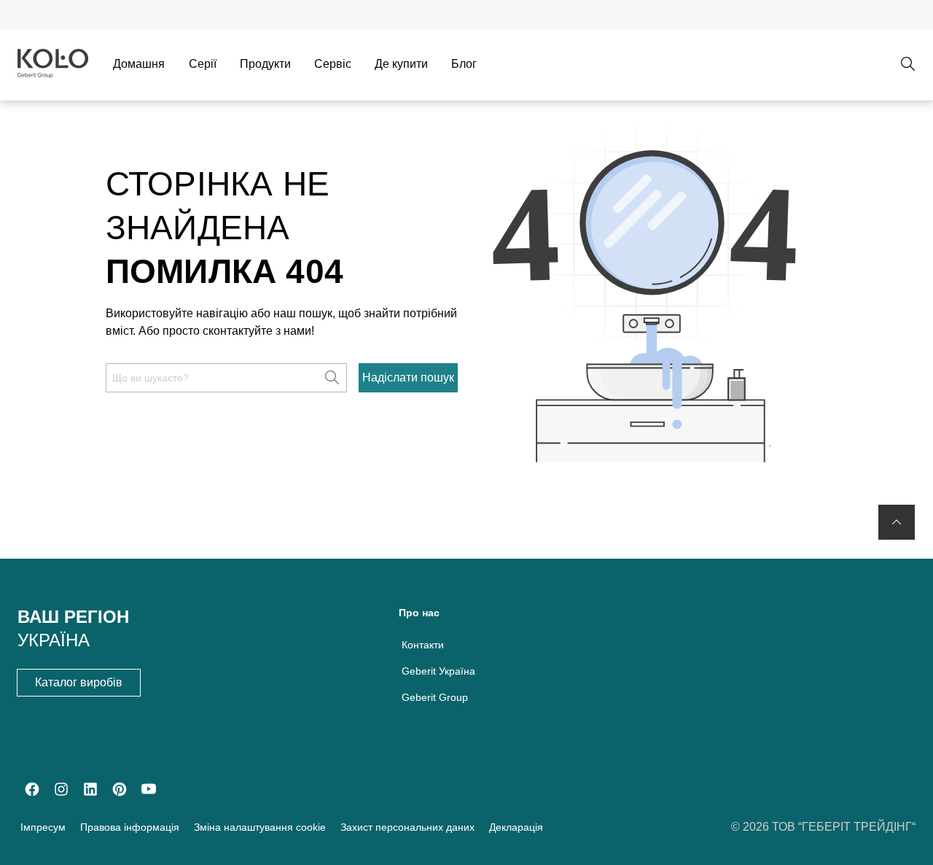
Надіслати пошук (408, 377)
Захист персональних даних (407, 827)
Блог (464, 64)
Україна (53, 640)
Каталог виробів (78, 682)
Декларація (516, 827)
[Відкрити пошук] (908, 64)
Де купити (401, 64)
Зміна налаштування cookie (260, 827)
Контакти (423, 645)
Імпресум (43, 827)
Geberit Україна (438, 671)
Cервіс (332, 64)
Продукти (265, 64)
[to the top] (896, 522)
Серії (202, 64)
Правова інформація (129, 827)
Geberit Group (435, 697)
